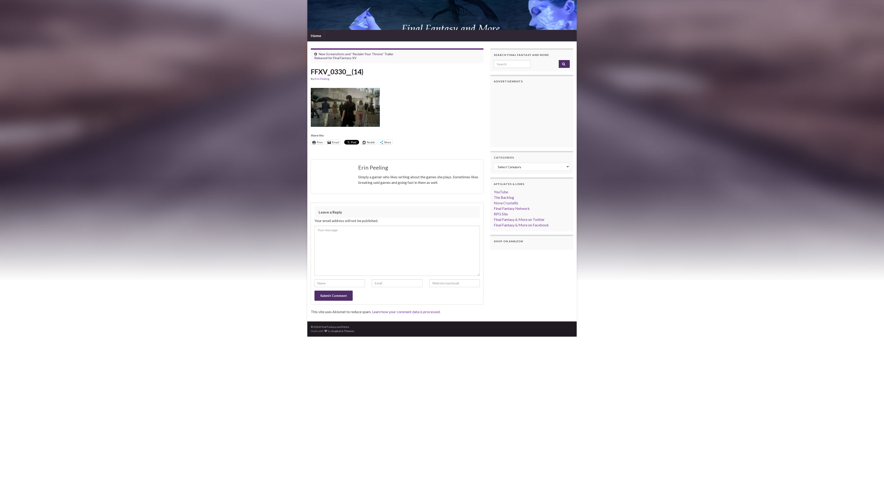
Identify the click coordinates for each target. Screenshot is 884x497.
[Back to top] (873, 486)
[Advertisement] (532, 115)
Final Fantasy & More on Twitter (519, 219)
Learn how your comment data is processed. (406, 311)
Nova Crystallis (506, 203)
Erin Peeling (321, 79)
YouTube (501, 192)
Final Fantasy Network (512, 208)
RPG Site (501, 214)
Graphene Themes (342, 331)
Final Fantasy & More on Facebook (521, 225)
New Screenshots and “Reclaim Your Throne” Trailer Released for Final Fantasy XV (353, 56)
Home (316, 35)
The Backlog (504, 197)
